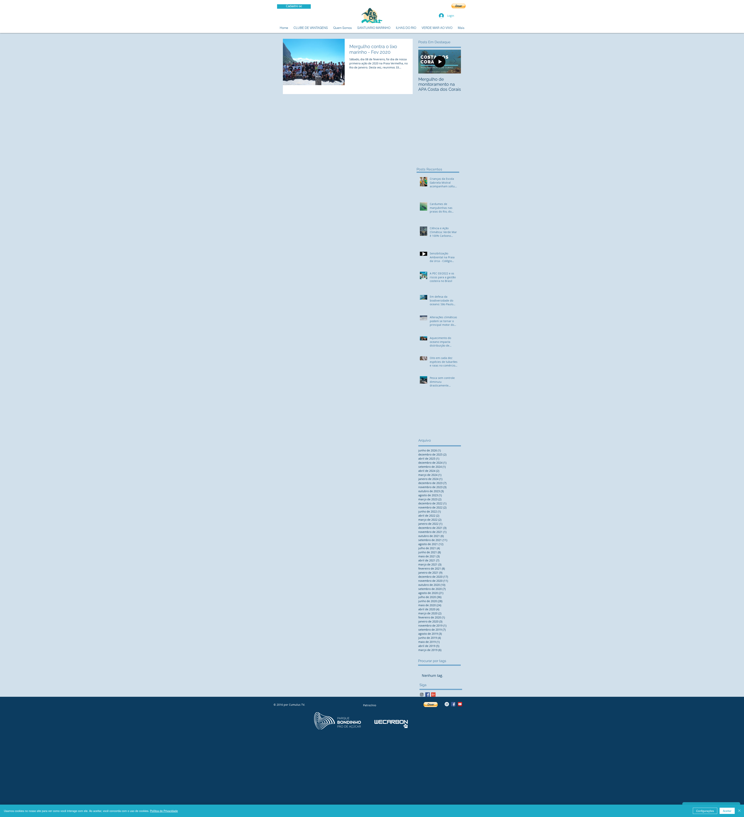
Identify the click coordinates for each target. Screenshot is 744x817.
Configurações (705, 811)
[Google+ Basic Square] (433, 694)
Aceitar (727, 811)
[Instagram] (421, 694)
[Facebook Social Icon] (453, 704)
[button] (458, 6)
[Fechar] (739, 811)
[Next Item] (454, 62)
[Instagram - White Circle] (447, 704)
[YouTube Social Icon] (460, 704)
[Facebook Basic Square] (427, 694)
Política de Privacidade (164, 811)
